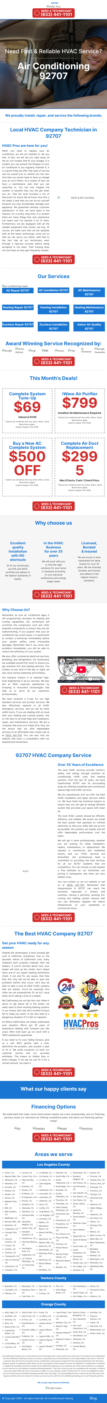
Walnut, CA (95, 1232)
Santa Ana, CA (79, 1332)
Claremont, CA (11, 1266)
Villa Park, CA (96, 1326)
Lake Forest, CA (63, 1312)
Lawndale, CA (45, 1197)
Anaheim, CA (10, 1316)
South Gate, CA (80, 1246)
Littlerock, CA (45, 1201)
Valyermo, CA (96, 1214)
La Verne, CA (45, 1180)
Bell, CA (8, 1208)
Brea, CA (9, 1323)
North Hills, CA (62, 1176)
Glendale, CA (28, 1208)
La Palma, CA (45, 1319)
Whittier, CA (95, 1255)
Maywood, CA (45, 1239)
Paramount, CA (63, 1220)
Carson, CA (10, 1245)
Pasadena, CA (62, 1224)
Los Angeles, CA (46, 1215)
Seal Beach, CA (80, 1335)
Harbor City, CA (29, 1228)
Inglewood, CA (28, 1255)
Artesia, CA (10, 1190)
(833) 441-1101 (14, 735)
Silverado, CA (79, 1339)
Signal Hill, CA (79, 1236)
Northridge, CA (63, 1186)
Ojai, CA (42, 1290)
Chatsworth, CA (12, 1256)
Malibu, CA (44, 1222)
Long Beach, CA (46, 1211)
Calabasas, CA (11, 1229)
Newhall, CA (61, 1172)
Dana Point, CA (29, 1312)
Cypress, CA (10, 1347)
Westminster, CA (97, 1330)
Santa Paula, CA (80, 1292)
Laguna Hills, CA (46, 1336)
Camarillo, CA (11, 1290)
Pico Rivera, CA (63, 1234)
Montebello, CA (46, 1249)
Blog (93, 1398)
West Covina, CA (97, 1235)
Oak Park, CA (28, 1296)
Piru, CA (59, 1286)
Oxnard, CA (44, 1293)
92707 (26, 871)
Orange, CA (61, 1345)
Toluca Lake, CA (97, 1183)
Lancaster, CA (45, 1193)
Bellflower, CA (11, 1218)
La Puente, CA (45, 1176)
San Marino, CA (80, 1196)
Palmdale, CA (62, 1203)
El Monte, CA (27, 1193)
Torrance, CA (96, 1190)
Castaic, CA (10, 1249)
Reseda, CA (61, 1267)
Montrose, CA (45, 1260)
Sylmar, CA (95, 1172)
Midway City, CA (63, 1322)
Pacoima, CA (61, 1200)
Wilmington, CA (97, 1259)
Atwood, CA (10, 1319)
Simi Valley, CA (79, 1296)
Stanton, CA (78, 1342)
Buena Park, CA (12, 1327)
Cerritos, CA (10, 1252)
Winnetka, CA (96, 1262)
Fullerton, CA (27, 1336)
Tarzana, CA (95, 1176)
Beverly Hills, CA (12, 1221)
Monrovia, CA (45, 1246)
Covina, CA (27, 1172)
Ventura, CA (95, 1296)
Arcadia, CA (10, 1187)
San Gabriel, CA (80, 1193)
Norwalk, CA (61, 1190)
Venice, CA (95, 1221)
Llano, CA (43, 1204)
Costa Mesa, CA (12, 1343)
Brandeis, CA (11, 1286)
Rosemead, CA (79, 1172)
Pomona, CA (61, 1244)
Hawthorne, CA (29, 1238)
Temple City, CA (97, 1180)
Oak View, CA (45, 1286)
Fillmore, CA (10, 1293)
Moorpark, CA (28, 1286)
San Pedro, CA (79, 1200)
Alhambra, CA (11, 1180)
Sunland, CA (78, 1270)
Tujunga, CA (95, 1194)
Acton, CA (9, 1172)
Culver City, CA (29, 1176)
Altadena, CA (11, 1183)
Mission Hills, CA (46, 1242)
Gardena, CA (27, 1204)
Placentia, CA (62, 1349)
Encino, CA (27, 1201)
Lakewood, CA (45, 1190)
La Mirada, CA (45, 1172)
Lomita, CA (44, 1208)
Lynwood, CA (45, 1219)
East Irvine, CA (28, 1316)
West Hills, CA (96, 1239)
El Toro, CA (27, 1319)
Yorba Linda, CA (97, 1333)
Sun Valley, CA (79, 1266)
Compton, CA (11, 1270)
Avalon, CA (10, 1194)
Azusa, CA (9, 1198)
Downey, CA (27, 1186)
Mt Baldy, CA (45, 1270)
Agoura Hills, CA (12, 1176)
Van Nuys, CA (96, 1218)
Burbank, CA (10, 1225)
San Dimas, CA (79, 1183)
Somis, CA (94, 1286)
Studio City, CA (80, 1263)
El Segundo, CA (29, 1197)
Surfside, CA (95, 1312)
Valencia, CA (95, 1204)
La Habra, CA (45, 1316)
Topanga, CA (96, 1187)
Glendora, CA (28, 1211)
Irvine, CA (43, 1312)
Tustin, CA (94, 1322)
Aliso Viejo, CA (11, 1312)
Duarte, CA (27, 1190)
